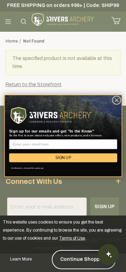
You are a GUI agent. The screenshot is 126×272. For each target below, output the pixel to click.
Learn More (21, 259)
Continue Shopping (83, 259)
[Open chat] (108, 254)
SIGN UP (63, 157)
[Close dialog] (116, 100)
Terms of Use (72, 238)
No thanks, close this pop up (27, 168)
